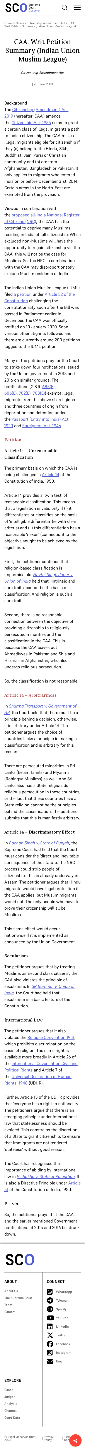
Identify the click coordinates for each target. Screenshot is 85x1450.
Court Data (12, 1417)
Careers (9, 1312)
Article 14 (50, 474)
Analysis (10, 1404)
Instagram (63, 1352)
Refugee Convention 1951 (50, 1037)
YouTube (62, 1318)
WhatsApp (64, 1292)
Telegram (63, 1300)
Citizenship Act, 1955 (31, 122)
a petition (23, 294)
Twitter (61, 1335)
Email (60, 1361)
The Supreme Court (18, 1298)
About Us (11, 1291)
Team (8, 1305)
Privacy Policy (48, 1438)
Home (8, 23)
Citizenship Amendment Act (46, 23)
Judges (9, 1397)
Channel (10, 1410)
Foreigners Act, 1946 (41, 426)
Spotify (61, 1309)
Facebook (63, 1344)
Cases (20, 23)
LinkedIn (62, 1326)
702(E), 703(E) (32, 393)
